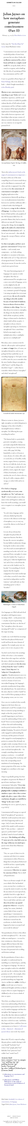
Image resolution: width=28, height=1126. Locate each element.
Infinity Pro (16, 1121)
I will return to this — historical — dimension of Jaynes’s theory (13, 1029)
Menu (14, 5)
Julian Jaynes (12, 1104)
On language (13, 1102)
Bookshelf (11, 1099)
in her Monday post (7, 87)
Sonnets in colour (14, 2)
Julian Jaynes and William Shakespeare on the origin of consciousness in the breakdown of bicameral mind (14, 1082)
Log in (20, 1122)
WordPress (15, 1122)
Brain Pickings (5, 82)
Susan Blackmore (21, 1104)
